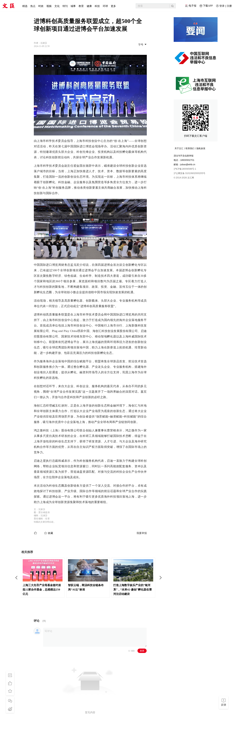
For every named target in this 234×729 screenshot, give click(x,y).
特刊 (65, 6)
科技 (97, 6)
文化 (57, 6)
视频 (49, 6)
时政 (41, 6)
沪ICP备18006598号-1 (185, 169)
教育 (81, 6)
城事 (73, 6)
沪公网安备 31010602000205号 (189, 173)
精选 (24, 6)
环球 (105, 6)
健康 (89, 6)
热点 (32, 6)
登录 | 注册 (225, 5)
